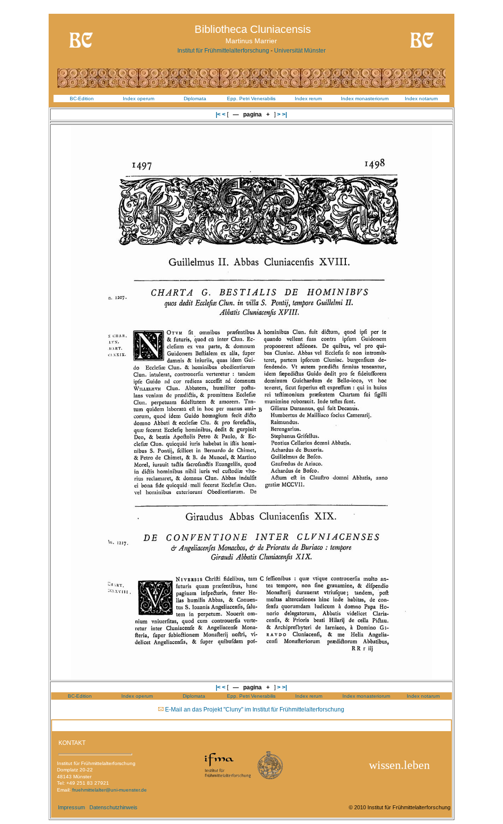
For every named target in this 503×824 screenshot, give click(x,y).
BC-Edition (82, 98)
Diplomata (195, 98)
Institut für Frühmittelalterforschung (223, 50)
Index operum (138, 98)
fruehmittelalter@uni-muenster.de (109, 790)
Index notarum (421, 98)
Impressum (71, 807)
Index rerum (308, 98)
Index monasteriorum (365, 98)
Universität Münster (300, 50)
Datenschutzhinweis (113, 807)
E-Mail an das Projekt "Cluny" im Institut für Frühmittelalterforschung (254, 709)
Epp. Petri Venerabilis (251, 98)
